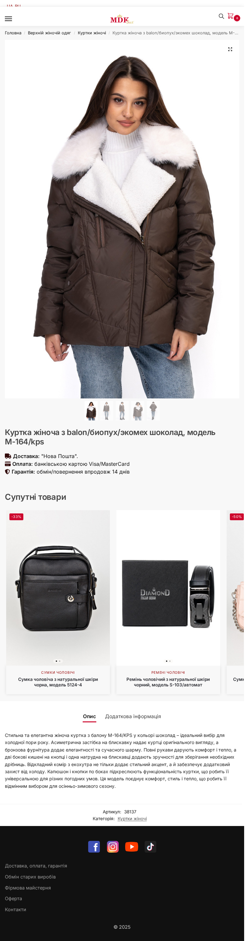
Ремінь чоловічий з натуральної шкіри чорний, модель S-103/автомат (168, 682)
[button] (231, 16)
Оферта (13, 898)
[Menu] (14, 19)
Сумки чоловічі (58, 673)
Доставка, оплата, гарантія (36, 866)
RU (18, 6)
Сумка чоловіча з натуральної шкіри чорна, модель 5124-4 (58, 682)
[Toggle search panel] (221, 16)
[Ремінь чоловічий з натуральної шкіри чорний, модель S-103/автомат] (168, 588)
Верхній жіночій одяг (49, 32)
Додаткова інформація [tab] (133, 716)
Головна (13, 32)
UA (10, 6)
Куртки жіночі (92, 32)
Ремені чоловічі (168, 673)
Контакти (15, 909)
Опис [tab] (89, 716)
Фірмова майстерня (28, 888)
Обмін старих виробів (30, 877)
